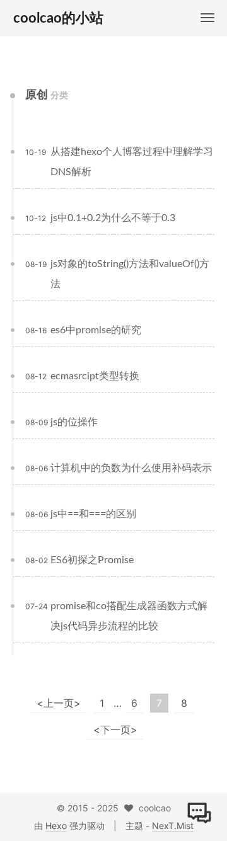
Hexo (56, 825)
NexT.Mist (173, 825)
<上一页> (59, 703)
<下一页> (115, 729)
